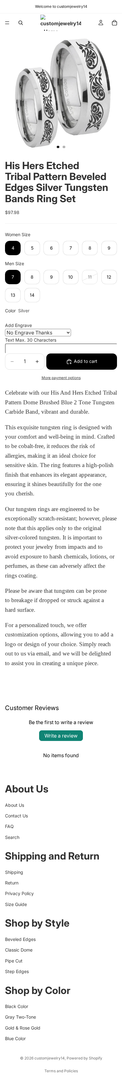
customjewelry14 (49, 1058)
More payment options (61, 378)
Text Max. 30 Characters (30, 340)
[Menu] (7, 23)
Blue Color (15, 1038)
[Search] (21, 23)
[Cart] (114, 23)
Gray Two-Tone (20, 1017)
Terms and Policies (61, 1071)
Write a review (61, 736)
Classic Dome (19, 949)
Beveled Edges (20, 939)
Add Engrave (18, 325)
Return (11, 882)
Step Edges (17, 971)
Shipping (14, 872)
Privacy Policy (19, 893)
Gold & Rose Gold (22, 1027)
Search (12, 837)
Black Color (16, 1006)
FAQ (9, 826)
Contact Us (16, 815)
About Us (14, 805)
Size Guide (16, 904)
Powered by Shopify (84, 1058)
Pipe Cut (14, 960)
